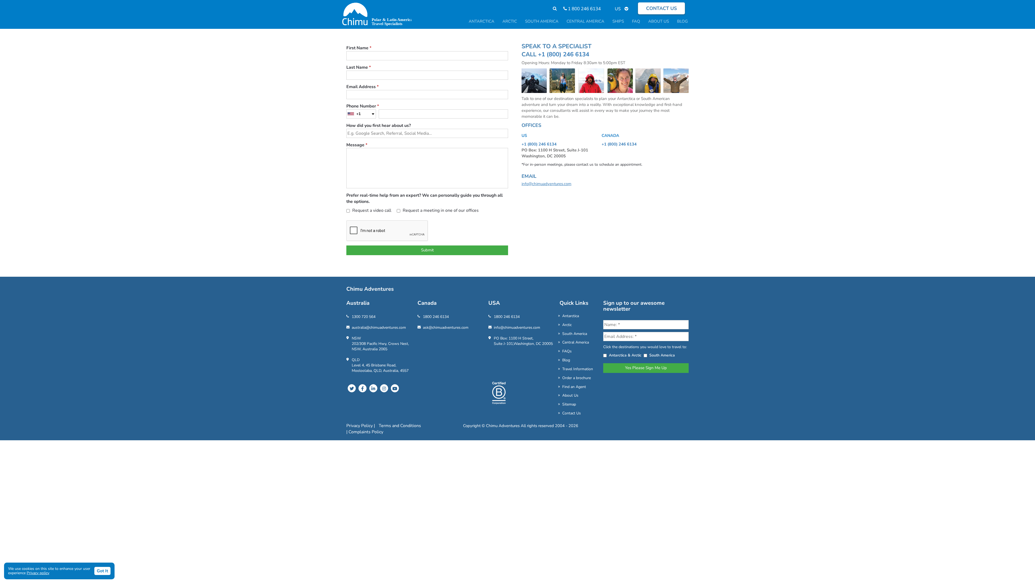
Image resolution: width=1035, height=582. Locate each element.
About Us (570, 395)
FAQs (567, 351)
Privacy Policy (360, 426)
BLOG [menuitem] (682, 21)
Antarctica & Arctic (625, 355)
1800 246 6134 (436, 316)
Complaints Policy (366, 432)
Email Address (362, 87)
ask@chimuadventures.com (445, 327)
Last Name (358, 67)
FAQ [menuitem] (636, 21)
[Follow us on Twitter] (352, 388)
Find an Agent (574, 386)
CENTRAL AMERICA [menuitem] (585, 21)
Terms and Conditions (400, 426)
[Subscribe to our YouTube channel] (395, 388)
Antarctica (570, 315)
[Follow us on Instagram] (384, 388)
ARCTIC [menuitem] (509, 21)
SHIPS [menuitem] (618, 21)
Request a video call (371, 210)
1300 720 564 (363, 316)
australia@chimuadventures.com (379, 327)
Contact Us (571, 413)
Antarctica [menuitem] (481, 21)
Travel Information (577, 369)
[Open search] (552, 9)
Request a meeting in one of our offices (440, 210)
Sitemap (569, 404)
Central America (575, 342)
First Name (358, 48)
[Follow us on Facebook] (362, 388)
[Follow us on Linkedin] (373, 388)
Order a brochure (576, 377)
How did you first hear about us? (378, 126)
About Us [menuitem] (658, 21)
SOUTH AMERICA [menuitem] (541, 21)
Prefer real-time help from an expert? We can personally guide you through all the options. (424, 198)
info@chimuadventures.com (546, 183)
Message (356, 145)
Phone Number (362, 106)
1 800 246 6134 (584, 9)
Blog (566, 360)
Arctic (567, 324)
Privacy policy (38, 573)
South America (574, 333)
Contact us (661, 8)
